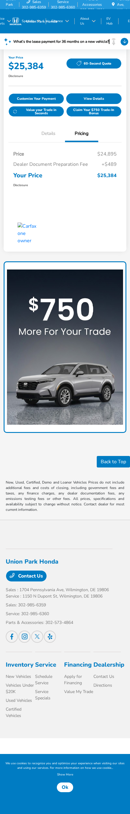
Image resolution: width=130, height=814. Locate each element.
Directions (102, 685)
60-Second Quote (97, 63)
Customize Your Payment (36, 98)
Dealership (108, 665)
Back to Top (113, 461)
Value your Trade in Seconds (41, 112)
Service (45, 665)
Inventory (20, 665)
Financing (78, 665)
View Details (94, 98)
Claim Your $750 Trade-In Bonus (93, 112)
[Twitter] (37, 637)
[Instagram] (24, 637)
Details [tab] (48, 133)
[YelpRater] (50, 637)
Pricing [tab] (82, 133)
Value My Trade (78, 692)
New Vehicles (18, 676)
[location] (113, 4)
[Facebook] (12, 637)
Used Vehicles (19, 700)
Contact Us (30, 576)
